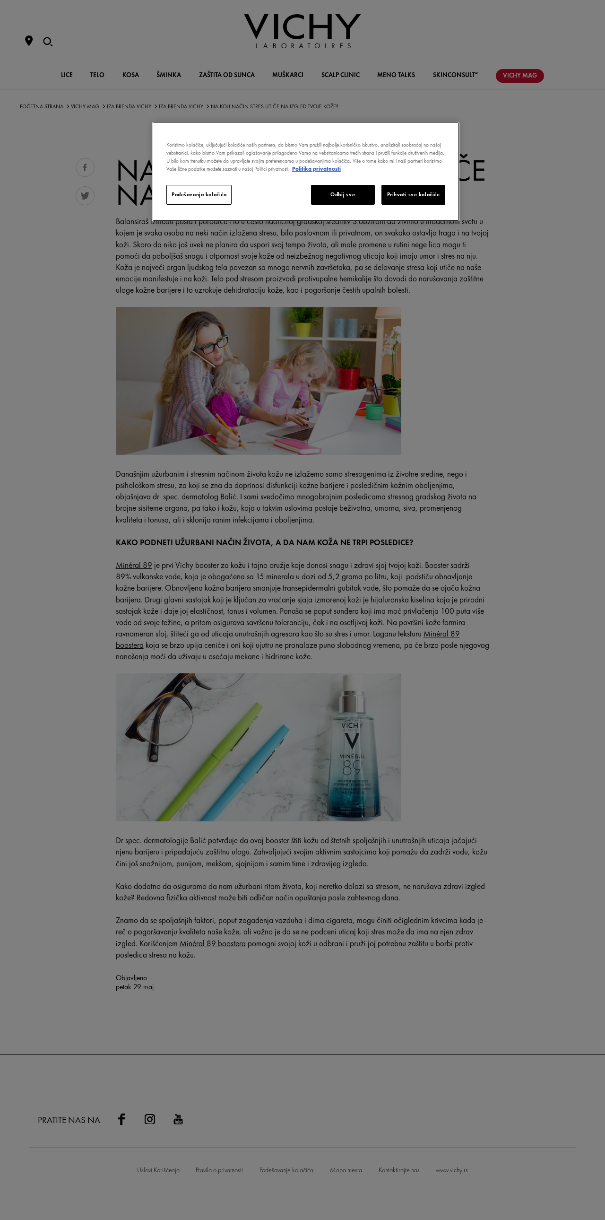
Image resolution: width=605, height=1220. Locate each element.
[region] (305, 171)
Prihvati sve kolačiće (413, 194)
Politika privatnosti (316, 169)
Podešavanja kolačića (199, 194)
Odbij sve (342, 194)
